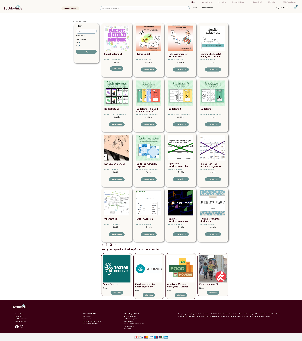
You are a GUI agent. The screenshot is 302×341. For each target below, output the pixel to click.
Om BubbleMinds (256, 2)
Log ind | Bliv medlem (284, 8)
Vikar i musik (110, 219)
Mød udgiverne (206, 2)
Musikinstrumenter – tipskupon (211, 220)
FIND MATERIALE (70, 8)
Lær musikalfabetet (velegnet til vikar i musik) (210, 56)
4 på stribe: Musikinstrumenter (178, 165)
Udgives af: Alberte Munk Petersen (115, 114)
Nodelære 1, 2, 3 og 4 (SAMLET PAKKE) (147, 110)
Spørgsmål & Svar (238, 2)
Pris (77, 46)
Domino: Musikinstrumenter (178, 220)
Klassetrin (79, 36)
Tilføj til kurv (148, 69)
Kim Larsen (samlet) (114, 164)
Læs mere (116, 68)
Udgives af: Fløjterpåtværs (112, 59)
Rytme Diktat (143, 54)
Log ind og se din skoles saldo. (202, 8)
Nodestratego (111, 109)
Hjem (193, 2)
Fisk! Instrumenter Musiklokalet (178, 55)
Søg (86, 51)
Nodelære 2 (174, 109)
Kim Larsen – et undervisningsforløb (211, 165)
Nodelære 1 (206, 109)
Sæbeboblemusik (113, 54)
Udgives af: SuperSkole (143, 59)
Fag (77, 42)
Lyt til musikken (144, 219)
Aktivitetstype (81, 39)
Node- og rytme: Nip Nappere (147, 165)
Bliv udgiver (222, 2)
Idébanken (272, 2)
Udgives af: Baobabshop (208, 59)
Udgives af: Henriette (111, 169)
